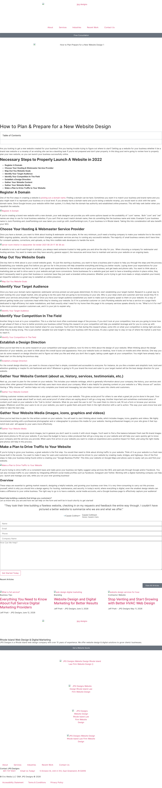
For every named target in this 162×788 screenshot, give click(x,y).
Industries (76, 27)
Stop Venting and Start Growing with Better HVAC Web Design (133, 601)
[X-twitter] (9, 653)
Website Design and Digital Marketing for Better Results (76, 601)
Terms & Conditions (37, 782)
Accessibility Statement (12, 782)
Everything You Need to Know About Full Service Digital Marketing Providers (23, 603)
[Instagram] (29, 653)
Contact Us (109, 27)
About (50, 27)
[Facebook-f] (3, 653)
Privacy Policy (57, 782)
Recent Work (92, 27)
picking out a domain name (53, 198)
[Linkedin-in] (22, 653)
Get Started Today (10, 573)
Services (63, 27)
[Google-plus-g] (16, 653)
